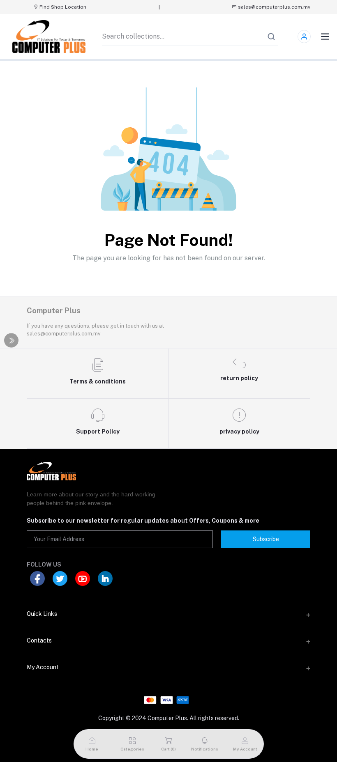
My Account (43, 667)
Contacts (39, 640)
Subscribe (266, 539)
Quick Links (42, 614)
